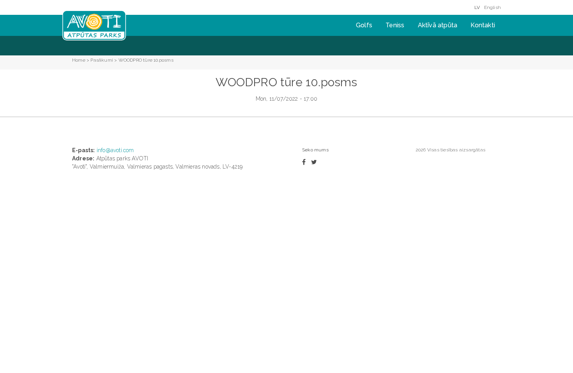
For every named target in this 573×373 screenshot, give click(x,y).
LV (477, 7)
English (492, 7)
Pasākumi (101, 60)
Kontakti (482, 25)
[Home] (94, 25)
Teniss (395, 25)
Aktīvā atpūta (438, 25)
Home (78, 60)
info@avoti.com (115, 150)
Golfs (364, 25)
